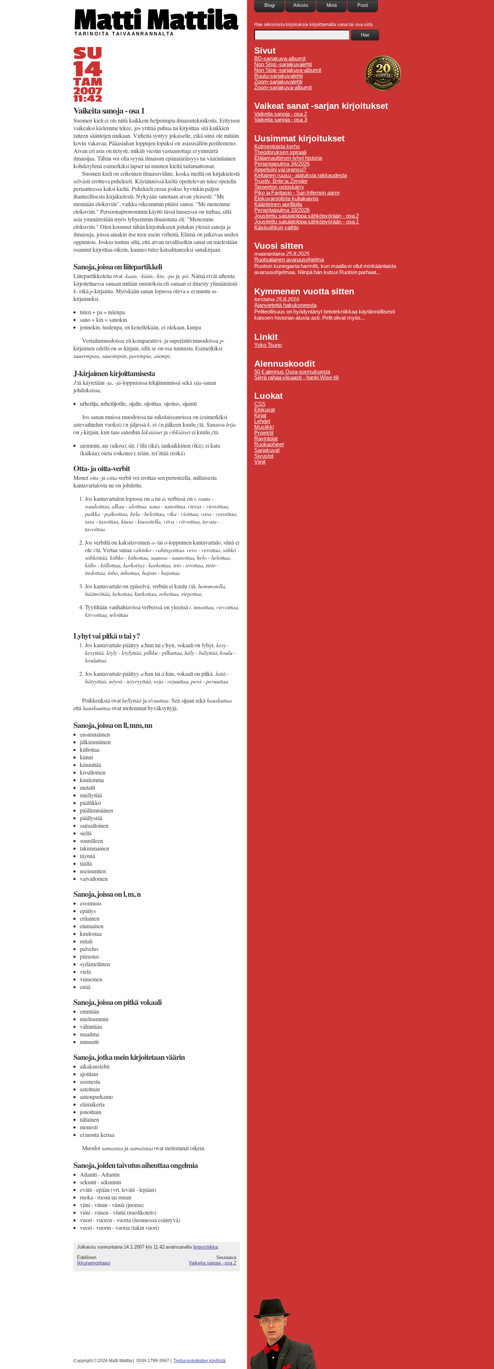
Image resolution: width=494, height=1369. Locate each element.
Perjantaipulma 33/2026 (282, 210)
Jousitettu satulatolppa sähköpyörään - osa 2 (306, 216)
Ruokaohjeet (269, 444)
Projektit (263, 433)
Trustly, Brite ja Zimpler (281, 181)
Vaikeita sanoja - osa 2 (212, 1263)
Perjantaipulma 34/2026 (282, 164)
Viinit (259, 462)
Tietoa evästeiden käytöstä (200, 1360)
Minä (332, 5)
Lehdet (262, 421)
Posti (362, 5)
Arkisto (300, 5)
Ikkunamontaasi (93, 1263)
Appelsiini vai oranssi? (280, 169)
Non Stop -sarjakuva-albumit (287, 70)
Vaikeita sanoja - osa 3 (280, 120)
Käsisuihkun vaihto (276, 227)
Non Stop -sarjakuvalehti (283, 64)
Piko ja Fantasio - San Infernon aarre (297, 193)
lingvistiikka (205, 1247)
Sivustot (263, 456)
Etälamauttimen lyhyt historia (288, 158)
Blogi (269, 5)
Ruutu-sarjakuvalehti (278, 76)
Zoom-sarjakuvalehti (278, 82)
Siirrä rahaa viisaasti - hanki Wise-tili (296, 377)
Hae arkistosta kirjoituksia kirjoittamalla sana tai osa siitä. (314, 24)
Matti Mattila (155, 19)
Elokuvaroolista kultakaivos (286, 198)
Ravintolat (266, 439)
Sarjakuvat (267, 450)
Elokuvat (264, 410)
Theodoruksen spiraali (280, 152)
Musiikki (264, 427)
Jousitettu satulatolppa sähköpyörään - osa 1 (306, 222)
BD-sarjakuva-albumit (280, 58)
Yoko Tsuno (268, 345)
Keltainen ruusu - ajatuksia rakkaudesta (300, 175)
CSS (259, 404)
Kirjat (260, 415)
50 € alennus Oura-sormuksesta (292, 372)
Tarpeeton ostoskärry (279, 187)
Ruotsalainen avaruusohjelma (289, 260)
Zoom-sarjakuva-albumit (283, 87)
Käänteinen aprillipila (278, 204)
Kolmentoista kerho (277, 146)
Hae (365, 35)
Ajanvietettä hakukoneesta (285, 305)
